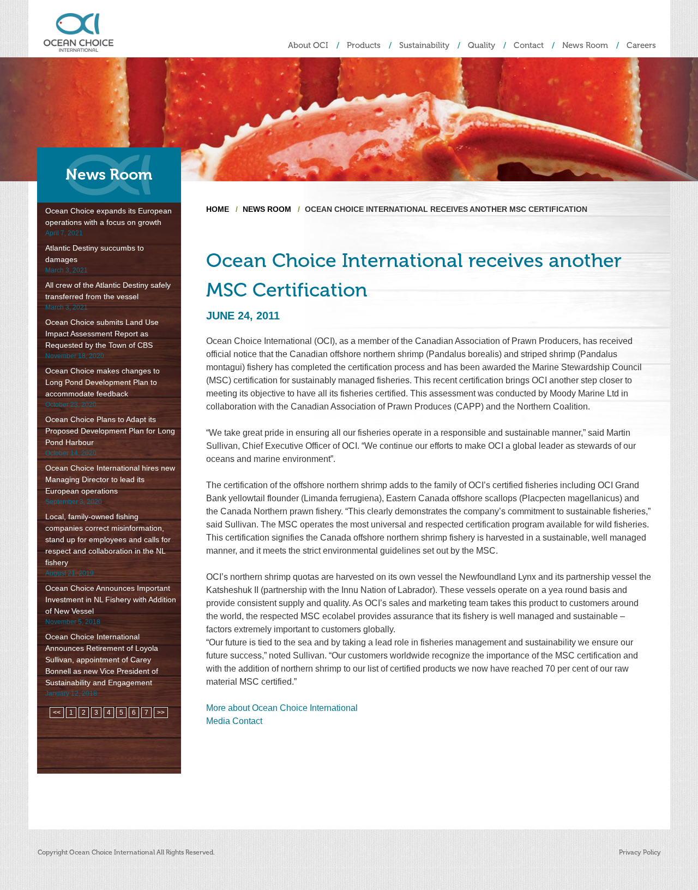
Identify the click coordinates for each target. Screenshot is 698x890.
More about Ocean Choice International (282, 708)
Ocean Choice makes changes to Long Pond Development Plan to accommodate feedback (102, 382)
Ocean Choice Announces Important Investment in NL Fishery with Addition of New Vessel (110, 599)
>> (161, 712)
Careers (641, 45)
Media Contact (234, 721)
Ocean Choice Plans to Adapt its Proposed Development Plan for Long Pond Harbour (110, 431)
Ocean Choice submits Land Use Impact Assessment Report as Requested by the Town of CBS (102, 333)
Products (364, 45)
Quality (481, 45)
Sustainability (424, 45)
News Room (585, 45)
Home (217, 209)
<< (57, 712)
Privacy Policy (640, 852)
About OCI (308, 45)
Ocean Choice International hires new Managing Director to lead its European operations (110, 479)
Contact (529, 45)
